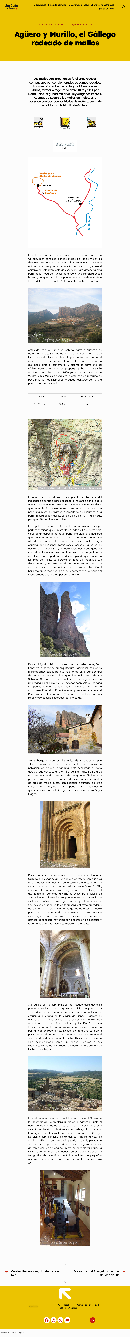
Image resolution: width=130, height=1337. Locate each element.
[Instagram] (54, 1320)
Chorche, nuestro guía (102, 5)
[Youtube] (67, 1320)
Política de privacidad (87, 1305)
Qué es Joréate (106, 8)
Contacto (33, 1306)
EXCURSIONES (45, 25)
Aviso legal (63, 1305)
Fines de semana (57, 5)
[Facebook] (47, 1320)
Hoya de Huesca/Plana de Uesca (73, 25)
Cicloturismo (75, 5)
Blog (86, 5)
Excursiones (39, 5)
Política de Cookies (68, 1308)
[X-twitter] (60, 1320)
